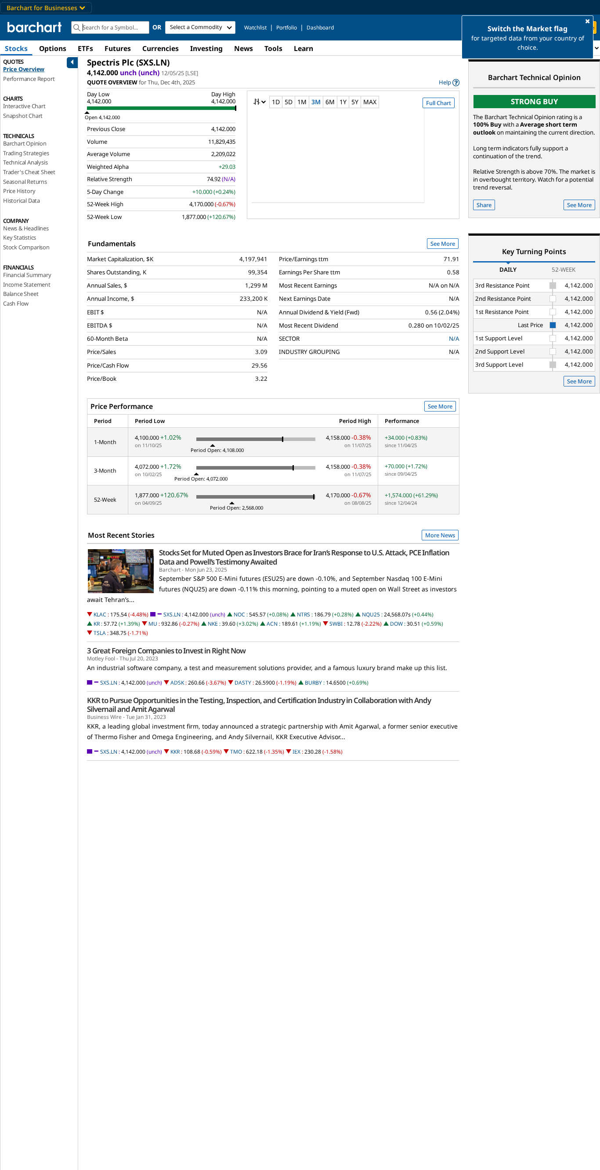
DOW (396, 623)
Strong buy (534, 101)
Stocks (16, 48)
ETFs (85, 48)
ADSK (177, 682)
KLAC (100, 614)
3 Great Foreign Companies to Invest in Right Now (166, 650)
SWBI (336, 623)
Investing (206, 48)
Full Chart (438, 103)
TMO (236, 751)
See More (442, 244)
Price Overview (23, 69)
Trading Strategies (26, 153)
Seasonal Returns (25, 182)
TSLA (100, 633)
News (243, 48)
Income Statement (27, 284)
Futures (118, 48)
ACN (272, 623)
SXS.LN (172, 614)
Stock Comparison (26, 247)
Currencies (160, 48)
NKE (213, 623)
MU (152, 623)
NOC (239, 614)
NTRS (303, 614)
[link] (449, 82)
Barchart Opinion (25, 143)
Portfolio (286, 27)
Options (52, 48)
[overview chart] (353, 161)
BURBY (313, 682)
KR (97, 623)
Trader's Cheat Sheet (29, 172)
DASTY (243, 682)
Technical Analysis (25, 162)
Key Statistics (19, 237)
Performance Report (28, 79)
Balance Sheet (20, 294)
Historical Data (21, 200)
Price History (19, 191)
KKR (175, 751)
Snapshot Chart (23, 116)
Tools (273, 48)
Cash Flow (16, 303)
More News (440, 535)
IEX (296, 751)
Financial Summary (27, 275)
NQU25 (371, 614)
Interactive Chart (24, 106)
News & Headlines (26, 228)
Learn (303, 48)
